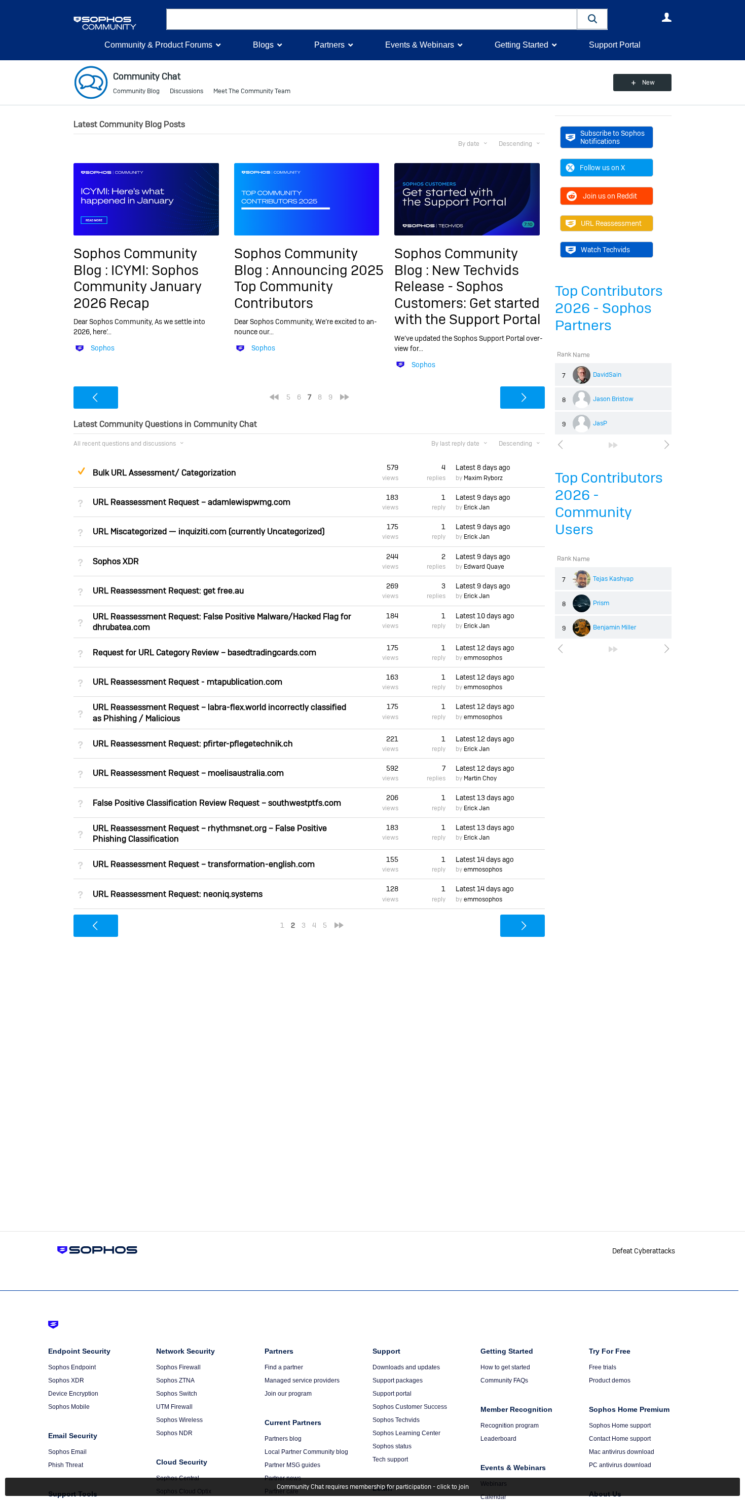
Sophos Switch (176, 1393)
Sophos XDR (116, 561)
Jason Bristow (613, 399)
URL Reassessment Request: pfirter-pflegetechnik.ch (193, 743)
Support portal (392, 1393)
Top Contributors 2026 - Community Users (609, 503)
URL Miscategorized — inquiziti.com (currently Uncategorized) (209, 531)
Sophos (103, 347)
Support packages (397, 1380)
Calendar (493, 1496)
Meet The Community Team (251, 91)
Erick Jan (477, 507)
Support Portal (615, 45)
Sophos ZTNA (175, 1380)
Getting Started (521, 45)
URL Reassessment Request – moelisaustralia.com (188, 773)
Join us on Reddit (610, 196)
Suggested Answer (81, 471)
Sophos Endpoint (72, 1367)
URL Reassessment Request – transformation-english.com (204, 864)
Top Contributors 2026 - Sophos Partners (609, 308)
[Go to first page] (274, 397)
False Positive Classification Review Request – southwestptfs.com (217, 803)
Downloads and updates (406, 1367)
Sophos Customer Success (409, 1406)
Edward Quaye (484, 567)
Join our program (288, 1393)
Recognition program (509, 1425)
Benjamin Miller (614, 627)
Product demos (609, 1380)
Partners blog (283, 1438)
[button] (592, 19)
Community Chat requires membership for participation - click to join (373, 1487)
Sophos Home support (620, 1425)
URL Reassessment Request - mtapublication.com (187, 682)
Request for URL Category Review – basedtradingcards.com (204, 652)
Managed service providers (302, 1380)
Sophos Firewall (178, 1367)
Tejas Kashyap (613, 579)
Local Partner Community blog (306, 1451)
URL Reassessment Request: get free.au (168, 590)
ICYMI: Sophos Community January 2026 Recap (137, 286)
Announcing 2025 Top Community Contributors (309, 286)
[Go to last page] (613, 445)
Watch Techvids (605, 249)
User (666, 17)
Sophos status (392, 1446)
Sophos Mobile (69, 1406)
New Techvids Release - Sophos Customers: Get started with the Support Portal (467, 294)
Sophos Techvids (396, 1420)
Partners (329, 45)
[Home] (117, 23)
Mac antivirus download (621, 1451)
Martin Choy (480, 778)
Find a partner (284, 1367)
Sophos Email (67, 1451)
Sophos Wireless (179, 1420)
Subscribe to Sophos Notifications (612, 137)
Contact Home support (620, 1438)
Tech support (390, 1459)
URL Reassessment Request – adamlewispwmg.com (191, 502)
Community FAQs (504, 1380)
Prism (601, 603)
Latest (483, 467)
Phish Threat (65, 1465)
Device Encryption (73, 1393)
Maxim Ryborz (483, 478)
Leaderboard (498, 1438)
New (648, 82)
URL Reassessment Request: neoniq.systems (178, 894)
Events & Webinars (419, 45)
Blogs (263, 45)
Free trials (602, 1367)
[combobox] (372, 19)
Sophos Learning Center (406, 1433)
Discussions (186, 91)
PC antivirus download (620, 1465)
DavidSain (607, 375)
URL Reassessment (611, 223)
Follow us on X (602, 167)
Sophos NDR (174, 1433)
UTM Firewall (174, 1406)
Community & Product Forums (158, 45)
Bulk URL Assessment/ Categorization (164, 472)
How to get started (505, 1367)
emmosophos (483, 658)
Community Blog (136, 91)
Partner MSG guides (292, 1465)
